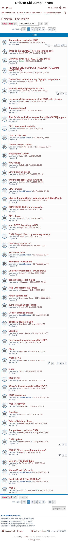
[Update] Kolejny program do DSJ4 (26, 88)
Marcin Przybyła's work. (21, 470)
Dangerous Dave (26, 298)
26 (62, 45)
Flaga (11, 349)
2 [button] (32, 29)
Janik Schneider (25, 73)
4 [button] (39, 29)
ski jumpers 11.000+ (19, 153)
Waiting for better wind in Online (25, 180)
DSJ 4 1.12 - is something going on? (27, 450)
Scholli (21, 165)
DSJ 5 (12, 488)
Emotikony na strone (19, 172)
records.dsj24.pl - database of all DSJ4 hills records (35, 99)
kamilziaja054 (24, 200)
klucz (11, 369)
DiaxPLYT (23, 406)
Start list (13, 331)
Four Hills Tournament (20, 261)
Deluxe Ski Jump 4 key (20, 421)
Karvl (21, 156)
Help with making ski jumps (23, 288)
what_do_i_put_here (27, 490)
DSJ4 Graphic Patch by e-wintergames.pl (30, 234)
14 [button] (50, 29)
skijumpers (23, 42)
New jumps (14, 163)
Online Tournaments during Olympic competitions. (35, 79)
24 (55, 45)
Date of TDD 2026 (17, 135)
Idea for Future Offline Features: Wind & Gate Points (35, 198)
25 (58, 45)
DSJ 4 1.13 (14, 378)
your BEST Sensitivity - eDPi (23, 225)
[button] (23, 29)
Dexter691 (23, 388)
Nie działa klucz (17, 252)
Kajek (21, 61)
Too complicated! (17, 108)
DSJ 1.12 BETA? (17, 404)
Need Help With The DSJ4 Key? (25, 479)
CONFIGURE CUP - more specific (25, 207)
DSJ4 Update (15, 439)
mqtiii (21, 228)
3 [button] (36, 29)
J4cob (21, 237)
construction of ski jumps (22, 280)
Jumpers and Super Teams (22, 305)
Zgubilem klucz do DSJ (21, 322)
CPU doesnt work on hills (22, 126)
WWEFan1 (23, 351)
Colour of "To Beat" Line (21, 461)
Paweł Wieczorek (26, 147)
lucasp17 (22, 273)
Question (13, 412)
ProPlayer (23, 380)
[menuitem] (8, 8)
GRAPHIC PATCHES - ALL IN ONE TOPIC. (30, 59)
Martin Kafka (24, 101)
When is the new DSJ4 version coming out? (31, 51)
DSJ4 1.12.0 (15, 358)
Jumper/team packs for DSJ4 (23, 40)
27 (65, 45)
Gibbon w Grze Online (20, 144)
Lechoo (22, 82)
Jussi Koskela (25, 138)
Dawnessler (24, 246)
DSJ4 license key (17, 395)
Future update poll (18, 295)
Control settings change (21, 313)
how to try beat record (20, 243)
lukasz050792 (24, 91)
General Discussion (15, 19)
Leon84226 (23, 53)
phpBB (25, 537)
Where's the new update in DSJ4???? (28, 386)
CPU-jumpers (15, 189)
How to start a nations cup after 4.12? (28, 340)
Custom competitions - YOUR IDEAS (27, 271)
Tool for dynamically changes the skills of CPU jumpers (37, 117)
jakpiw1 (22, 174)
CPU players (15, 216)
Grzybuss (23, 324)
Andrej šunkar (24, 333)
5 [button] (43, 29)
